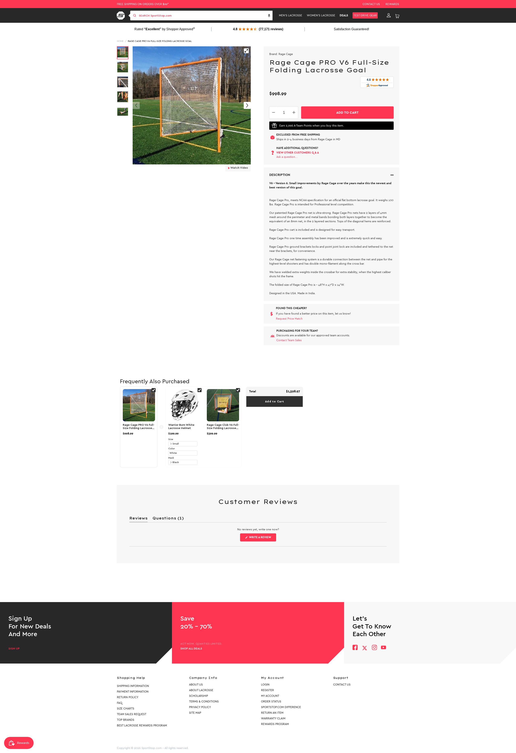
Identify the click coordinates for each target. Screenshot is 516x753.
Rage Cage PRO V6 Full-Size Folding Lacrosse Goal (160, 41)
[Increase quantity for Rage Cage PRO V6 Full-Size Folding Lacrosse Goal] (294, 112)
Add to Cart (274, 401)
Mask (171, 458)
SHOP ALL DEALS (191, 648)
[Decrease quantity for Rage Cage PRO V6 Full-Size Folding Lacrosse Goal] (273, 112)
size (170, 439)
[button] (269, 15)
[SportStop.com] (121, 15)
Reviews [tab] (138, 519)
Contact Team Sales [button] (289, 340)
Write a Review (262, 538)
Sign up (14, 648)
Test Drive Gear (365, 15)
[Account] (389, 16)
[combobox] (205, 15)
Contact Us (371, 4)
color (171, 448)
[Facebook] (355, 648)
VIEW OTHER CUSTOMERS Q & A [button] (297, 152)
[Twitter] (364, 648)
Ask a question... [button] (287, 157)
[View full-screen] (246, 50)
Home (120, 41)
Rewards (392, 4)
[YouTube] (383, 648)
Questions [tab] (168, 519)
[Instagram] (374, 648)
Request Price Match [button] (289, 318)
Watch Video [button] (239, 167)
